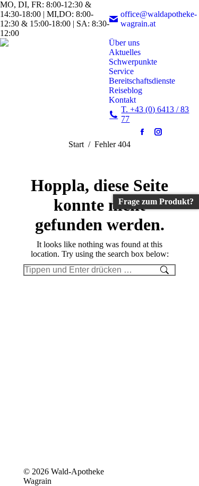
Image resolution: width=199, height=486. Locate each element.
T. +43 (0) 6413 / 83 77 (155, 114)
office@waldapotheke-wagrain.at (158, 19)
